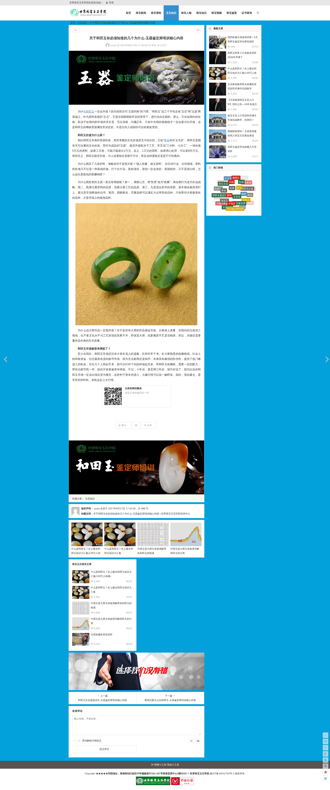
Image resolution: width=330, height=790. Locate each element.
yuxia (113, 45)
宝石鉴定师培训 (235, 187)
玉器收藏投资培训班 (101, 634)
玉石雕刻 (248, 192)
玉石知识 (171, 12)
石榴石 (223, 196)
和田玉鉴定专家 (246, 202)
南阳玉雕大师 (237, 195)
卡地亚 (231, 180)
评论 (153, 45)
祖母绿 (224, 205)
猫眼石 (246, 184)
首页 (128, 12)
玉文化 (236, 177)
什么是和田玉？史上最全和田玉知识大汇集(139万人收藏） (85, 553)
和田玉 (90, 111)
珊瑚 (229, 177)
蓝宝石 (228, 202)
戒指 (217, 191)
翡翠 (243, 179)
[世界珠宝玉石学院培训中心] (88, 15)
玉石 (250, 196)
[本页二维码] (325, 778)
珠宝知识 (201, 12)
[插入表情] (191, 740)
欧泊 (250, 187)
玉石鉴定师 (239, 181)
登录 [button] (111, 2)
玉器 (229, 195)
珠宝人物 (186, 12)
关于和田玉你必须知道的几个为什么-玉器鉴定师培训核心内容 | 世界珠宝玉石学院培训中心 (141, 513)
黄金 (166, 140)
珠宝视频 (216, 12)
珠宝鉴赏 (232, 12)
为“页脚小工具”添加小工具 (165, 764)
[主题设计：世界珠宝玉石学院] (153, 784)
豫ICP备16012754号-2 (221, 773)
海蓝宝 (224, 181)
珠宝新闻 (141, 12)
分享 (149, 425)
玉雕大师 (221, 189)
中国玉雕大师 (231, 208)
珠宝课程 (156, 12)
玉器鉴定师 (219, 199)
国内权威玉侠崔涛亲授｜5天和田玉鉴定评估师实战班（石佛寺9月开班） (243, 41)
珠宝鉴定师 (241, 206)
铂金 (243, 198)
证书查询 (247, 12)
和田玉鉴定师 (219, 184)
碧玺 (236, 203)
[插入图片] (198, 740)
